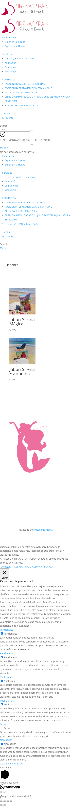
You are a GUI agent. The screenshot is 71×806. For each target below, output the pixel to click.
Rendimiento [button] (7, 653)
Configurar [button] (7, 566)
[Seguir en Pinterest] (45, 519)
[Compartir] (4, 801)
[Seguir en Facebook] (25, 519)
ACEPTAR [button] (37, 566)
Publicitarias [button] (7, 700)
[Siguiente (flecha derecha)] (4, 805)
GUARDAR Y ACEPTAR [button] (11, 763)
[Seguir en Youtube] (38, 519)
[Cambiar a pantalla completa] (8, 801)
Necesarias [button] (6, 739)
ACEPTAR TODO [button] (22, 566)
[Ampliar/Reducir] (11, 801)
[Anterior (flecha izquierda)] (1, 805)
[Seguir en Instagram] (32, 519)
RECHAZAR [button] (48, 566)
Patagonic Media (43, 529)
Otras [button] (3, 724)
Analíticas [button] (5, 677)
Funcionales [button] (6, 629)
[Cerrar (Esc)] (1, 801)
